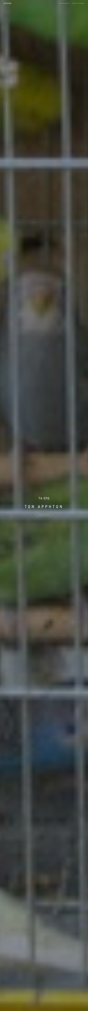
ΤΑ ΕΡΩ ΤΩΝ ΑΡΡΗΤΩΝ (64, 3)
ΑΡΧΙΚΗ (8, 3)
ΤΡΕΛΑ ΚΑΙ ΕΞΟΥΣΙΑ (44, 515)
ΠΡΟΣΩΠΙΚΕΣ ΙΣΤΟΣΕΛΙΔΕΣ (78, 3)
